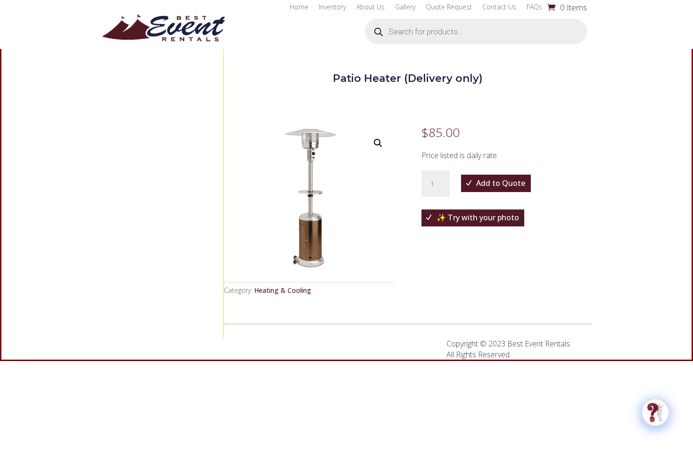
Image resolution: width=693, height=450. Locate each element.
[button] (378, 143)
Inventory (332, 7)
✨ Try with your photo (478, 217)
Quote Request (449, 7)
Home (298, 7)
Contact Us (499, 7)
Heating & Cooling (282, 290)
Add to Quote (500, 183)
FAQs (534, 7)
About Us (370, 7)
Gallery (405, 7)
